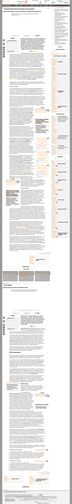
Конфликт (26, 5)
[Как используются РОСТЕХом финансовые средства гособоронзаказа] (54, 61)
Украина (16, 5)
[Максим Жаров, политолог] (41, 460)
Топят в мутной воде (11, 51)
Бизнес (37, 5)
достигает (29, 61)
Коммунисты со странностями (66, 3)
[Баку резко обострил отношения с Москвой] (54, 180)
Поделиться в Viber (4, 52)
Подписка (20, 3)
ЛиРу (42, 494)
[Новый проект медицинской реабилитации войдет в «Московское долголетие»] (54, 139)
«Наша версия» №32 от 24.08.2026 (45, 472)
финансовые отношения (33, 229)
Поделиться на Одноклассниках (4, 47)
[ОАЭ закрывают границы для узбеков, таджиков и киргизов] (42, 398)
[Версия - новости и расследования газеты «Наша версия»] (10, 2)
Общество (32, 5)
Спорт (41, 5)
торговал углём (42, 193)
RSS (38, 494)
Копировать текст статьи (4, 56)
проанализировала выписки (33, 70)
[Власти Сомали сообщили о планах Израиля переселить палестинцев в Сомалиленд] (42, 113)
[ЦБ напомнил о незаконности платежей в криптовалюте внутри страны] (32, 480)
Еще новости (60, 46)
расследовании (29, 240)
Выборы (34, 326)
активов (35, 183)
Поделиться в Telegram (4, 54)
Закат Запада (40, 3)
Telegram (39, 494)
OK (36, 501)
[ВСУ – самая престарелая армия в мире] (7, 479)
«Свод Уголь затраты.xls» (21, 227)
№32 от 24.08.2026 (22, 1)
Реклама (25, 3)
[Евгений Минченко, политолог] (41, 449)
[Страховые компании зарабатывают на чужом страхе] (54, 199)
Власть (21, 5)
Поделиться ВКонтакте (4, 40)
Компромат (34, 51)
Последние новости (60, 7)
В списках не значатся (11, 328)
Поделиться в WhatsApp (4, 50)
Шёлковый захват (53, 3)
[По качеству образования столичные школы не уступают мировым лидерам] (54, 150)
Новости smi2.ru (6, 489)
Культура (46, 5)
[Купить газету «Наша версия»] (18, 1)
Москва (50, 5)
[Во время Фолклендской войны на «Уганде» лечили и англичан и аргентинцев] (32, 260)
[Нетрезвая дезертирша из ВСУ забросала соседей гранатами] (54, 234)
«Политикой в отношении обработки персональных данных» (41, 500)
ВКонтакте (40, 494)
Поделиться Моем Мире (4, 44)
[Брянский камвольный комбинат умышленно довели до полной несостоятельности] (54, 172)
